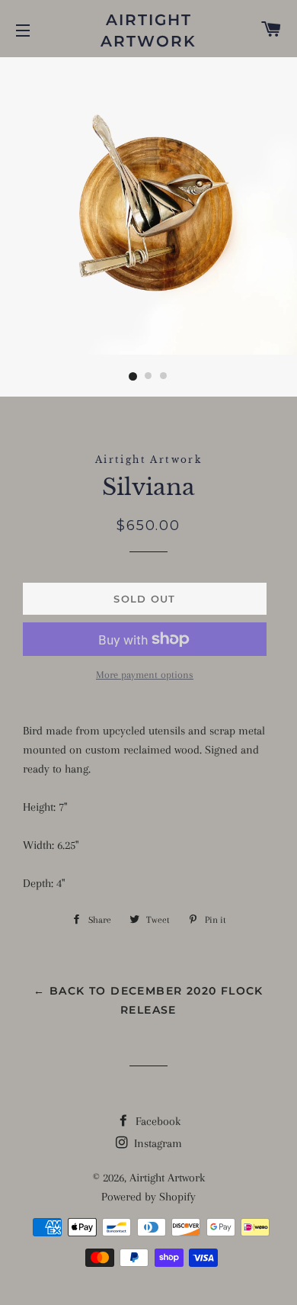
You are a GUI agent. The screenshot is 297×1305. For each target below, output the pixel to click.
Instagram (156, 1143)
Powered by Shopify (148, 1197)
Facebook (156, 1121)
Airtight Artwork (148, 30)
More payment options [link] (144, 674)
